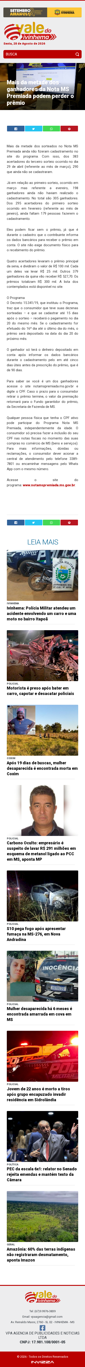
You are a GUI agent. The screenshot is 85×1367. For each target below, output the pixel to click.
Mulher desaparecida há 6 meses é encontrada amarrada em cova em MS (39, 1014)
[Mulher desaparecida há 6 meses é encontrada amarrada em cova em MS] (42, 976)
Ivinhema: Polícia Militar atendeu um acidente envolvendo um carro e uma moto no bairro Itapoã (41, 613)
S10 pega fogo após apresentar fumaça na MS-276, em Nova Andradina (36, 934)
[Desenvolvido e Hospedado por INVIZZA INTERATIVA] (42, 1362)
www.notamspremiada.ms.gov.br (49, 485)
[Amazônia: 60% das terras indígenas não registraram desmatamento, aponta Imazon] (42, 1216)
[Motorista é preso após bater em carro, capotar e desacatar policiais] (42, 655)
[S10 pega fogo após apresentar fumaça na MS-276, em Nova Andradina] (42, 895)
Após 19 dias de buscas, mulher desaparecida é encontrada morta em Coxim (42, 768)
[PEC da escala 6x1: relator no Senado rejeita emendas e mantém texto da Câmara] (42, 1136)
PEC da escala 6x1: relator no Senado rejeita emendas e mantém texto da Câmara (42, 1174)
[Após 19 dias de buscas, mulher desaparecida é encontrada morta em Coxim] (42, 730)
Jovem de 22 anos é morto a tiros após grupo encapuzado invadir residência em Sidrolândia (38, 1094)
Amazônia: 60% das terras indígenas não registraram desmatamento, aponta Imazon (41, 1254)
